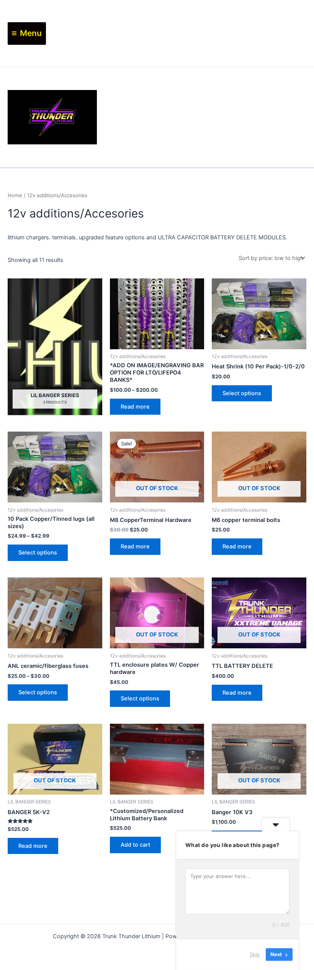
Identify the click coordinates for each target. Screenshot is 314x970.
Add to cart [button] (135, 844)
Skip (255, 954)
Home (15, 195)
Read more (135, 406)
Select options (241, 393)
